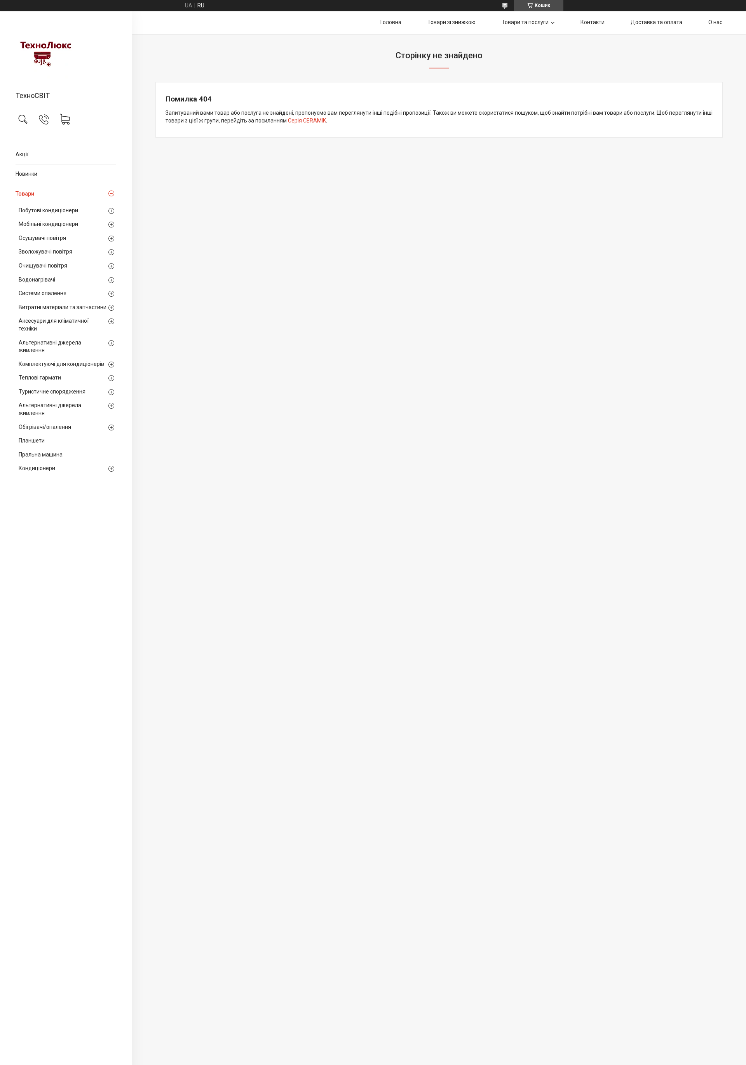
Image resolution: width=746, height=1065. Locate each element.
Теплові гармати (40, 377)
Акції (22, 154)
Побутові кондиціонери (48, 210)
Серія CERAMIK (307, 120)
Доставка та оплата (656, 22)
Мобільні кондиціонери (48, 224)
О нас (715, 22)
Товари (25, 194)
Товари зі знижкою (451, 22)
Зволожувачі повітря (45, 251)
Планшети (32, 440)
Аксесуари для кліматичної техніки (54, 325)
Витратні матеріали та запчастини (62, 307)
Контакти (592, 22)
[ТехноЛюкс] (66, 52)
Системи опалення (42, 293)
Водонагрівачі (37, 279)
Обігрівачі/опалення (45, 427)
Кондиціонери (37, 468)
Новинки (26, 174)
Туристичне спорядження (52, 391)
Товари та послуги (525, 22)
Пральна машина (41, 454)
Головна (390, 22)
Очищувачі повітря (43, 265)
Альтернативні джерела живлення (50, 346)
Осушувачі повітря (42, 238)
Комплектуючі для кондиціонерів (61, 364)
